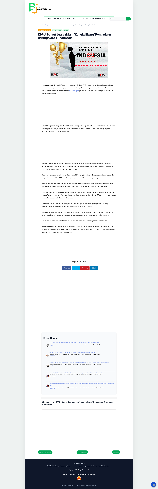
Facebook (67, 268)
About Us (66, 474)
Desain (85, 18)
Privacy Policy (82, 474)
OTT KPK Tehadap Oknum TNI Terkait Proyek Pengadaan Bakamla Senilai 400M (74, 342)
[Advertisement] (79, 105)
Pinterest (85, 268)
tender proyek (74, 91)
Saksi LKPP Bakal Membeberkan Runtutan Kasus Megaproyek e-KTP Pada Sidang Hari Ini (77, 373)
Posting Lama (82, 452)
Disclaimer (91, 474)
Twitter (76, 268)
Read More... (52, 345)
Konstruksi (67, 18)
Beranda (116, 452)
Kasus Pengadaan (57, 30)
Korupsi (66, 30)
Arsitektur (77, 18)
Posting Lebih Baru (45, 452)
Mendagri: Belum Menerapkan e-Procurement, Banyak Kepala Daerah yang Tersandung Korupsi (79, 362)
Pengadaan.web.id (83, 470)
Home (49, 18)
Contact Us (73, 474)
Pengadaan (57, 18)
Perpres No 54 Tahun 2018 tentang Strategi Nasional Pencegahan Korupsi (72, 352)
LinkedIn (94, 268)
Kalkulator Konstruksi (98, 18)
